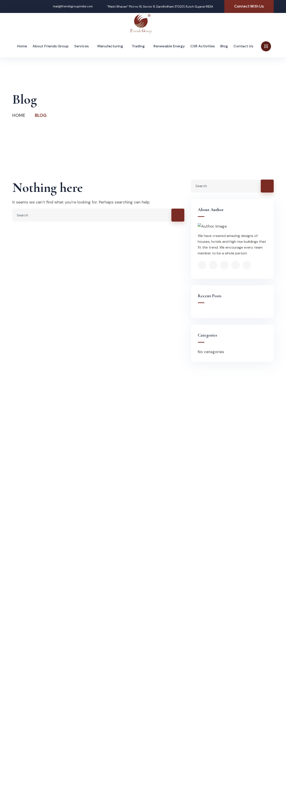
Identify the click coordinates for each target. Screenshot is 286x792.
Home (18, 115)
